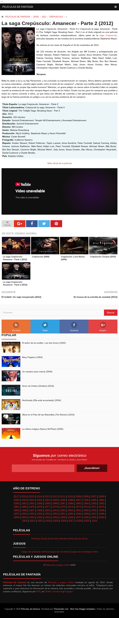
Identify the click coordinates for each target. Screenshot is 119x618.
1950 (70, 513)
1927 (71, 520)
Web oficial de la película (59, 163)
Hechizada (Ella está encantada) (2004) (41, 400)
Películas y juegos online (58, 565)
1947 (94, 513)
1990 (39, 503)
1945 (16, 517)
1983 (94, 503)
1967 (32, 510)
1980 (24, 506)
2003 (32, 500)
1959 (94, 510)
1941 (47, 517)
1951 (63, 513)
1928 (63, 520)
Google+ (103, 330)
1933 (24, 520)
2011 (62, 496)
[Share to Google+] (19, 223)
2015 (32, 496)
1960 (86, 510)
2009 (78, 496)
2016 (24, 496)
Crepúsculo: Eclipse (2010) (103, 257)
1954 (39, 513)
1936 (86, 517)
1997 (78, 500)
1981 (16, 506)
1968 (24, 510)
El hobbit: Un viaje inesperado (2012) (21, 297)
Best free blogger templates (82, 609)
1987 (63, 503)
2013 (47, 496)
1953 (47, 513)
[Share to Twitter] (44, 223)
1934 (101, 517)
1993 (16, 503)
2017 (16, 496)
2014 (39, 496)
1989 (47, 503)
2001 (47, 500)
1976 (55, 506)
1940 (55, 517)
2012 (44, 17)
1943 (32, 517)
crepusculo (56, 17)
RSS (38, 591)
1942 (39, 517)
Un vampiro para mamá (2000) (37, 371)
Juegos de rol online (59, 551)
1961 (78, 510)
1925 (86, 520)
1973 (78, 506)
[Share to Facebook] (32, 223)
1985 (78, 503)
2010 (70, 496)
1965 (47, 510)
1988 (55, 503)
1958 (101, 510)
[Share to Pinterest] (56, 223)
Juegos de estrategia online (84, 551)
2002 (39, 500)
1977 (47, 506)
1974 (70, 506)
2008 (86, 496)
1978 (39, 506)
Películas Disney (39, 538)
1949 (78, 513)
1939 (63, 517)
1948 (86, 513)
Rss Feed (16, 330)
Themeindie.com (61, 609)
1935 (94, 517)
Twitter (45, 330)
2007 (93, 496)
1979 (32, 506)
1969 (16, 510)
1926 (79, 520)
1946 (101, 513)
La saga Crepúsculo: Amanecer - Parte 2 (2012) (15, 283)
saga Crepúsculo (108, 35)
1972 (86, 506)
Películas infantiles (58, 538)
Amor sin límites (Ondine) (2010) (38, 386)
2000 (55, 500)
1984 (86, 503)
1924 (94, 520)
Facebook (74, 330)
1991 (32, 503)
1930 (48, 520)
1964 (55, 510)
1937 (78, 517)
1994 (101, 500)
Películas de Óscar (78, 538)
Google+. (69, 591)
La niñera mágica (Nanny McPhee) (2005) (42, 429)
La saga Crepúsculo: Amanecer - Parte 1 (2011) (15, 258)
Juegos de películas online (34, 551)
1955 (32, 513)
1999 (63, 500)
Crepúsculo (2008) (40, 257)
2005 (16, 500)
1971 (94, 506)
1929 (55, 520)
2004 (24, 500)
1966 (39, 510)
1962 (70, 510)
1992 (24, 503)
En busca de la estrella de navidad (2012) (95, 297)
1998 (70, 500)
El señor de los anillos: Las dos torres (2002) (44, 343)
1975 (63, 506)
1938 (70, 517)
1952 (55, 513)
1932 (32, 520)
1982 (101, 503)
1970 (101, 506)
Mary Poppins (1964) (32, 357)
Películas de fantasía (17, 7)
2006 (101, 496)
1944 (24, 517)
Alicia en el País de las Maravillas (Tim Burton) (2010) (48, 414)
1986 (70, 503)
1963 (63, 510)
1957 (16, 513)
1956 (24, 513)
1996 (86, 500)
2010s (36, 17)
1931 (40, 520)
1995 (94, 500)
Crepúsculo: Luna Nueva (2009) (73, 258)
